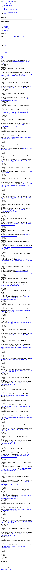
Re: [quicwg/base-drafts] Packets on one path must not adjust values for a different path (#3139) (16, 347)
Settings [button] (6, 10)
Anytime (6, 24)
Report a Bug (8, 36)
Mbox (2, 569)
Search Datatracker (8, 5)
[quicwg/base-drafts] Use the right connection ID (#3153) (14, 395)
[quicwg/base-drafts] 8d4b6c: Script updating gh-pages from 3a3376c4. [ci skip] (16, 371)
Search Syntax (7, 9)
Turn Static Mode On (12, 12)
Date (5, 44)
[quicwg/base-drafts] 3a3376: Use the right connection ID (16, 406)
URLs (9, 569)
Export (5, 52)
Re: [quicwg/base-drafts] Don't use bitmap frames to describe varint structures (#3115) (15, 62)
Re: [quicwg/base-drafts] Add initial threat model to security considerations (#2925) (16, 284)
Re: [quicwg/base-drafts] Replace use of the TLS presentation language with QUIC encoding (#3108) (16, 75)
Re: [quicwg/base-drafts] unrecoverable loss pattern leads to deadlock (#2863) (15, 99)
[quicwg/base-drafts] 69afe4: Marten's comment (15, 235)
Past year (6, 30)
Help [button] (5, 8)
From (2, 56)
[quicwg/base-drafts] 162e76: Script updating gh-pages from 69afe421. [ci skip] (16, 210)
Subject (2, 54)
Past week (6, 27)
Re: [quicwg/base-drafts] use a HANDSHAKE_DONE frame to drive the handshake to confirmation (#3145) (16, 112)
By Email (15, 36)
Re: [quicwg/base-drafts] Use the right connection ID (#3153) (16, 87)
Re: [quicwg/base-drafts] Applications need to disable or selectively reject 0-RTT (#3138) (16, 260)
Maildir (5, 569)
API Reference (14, 9)
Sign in (5, 13)
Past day (6, 26)
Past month (6, 29)
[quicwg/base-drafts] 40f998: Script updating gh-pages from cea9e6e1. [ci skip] (16, 509)
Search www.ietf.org (9, 3)
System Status (21, 36)
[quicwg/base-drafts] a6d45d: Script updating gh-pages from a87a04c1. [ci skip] (16, 125)
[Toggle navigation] (15, 1)
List (1, 59)
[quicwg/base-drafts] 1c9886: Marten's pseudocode (16, 172)
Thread (5, 45)
